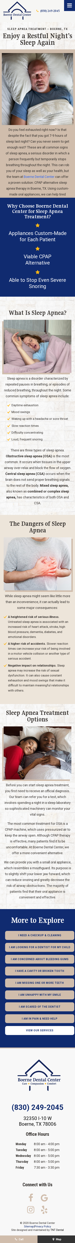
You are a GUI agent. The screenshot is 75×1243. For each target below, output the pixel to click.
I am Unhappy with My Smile (40, 994)
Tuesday (21, 1150)
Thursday (22, 1162)
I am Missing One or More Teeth (39, 982)
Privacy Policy (43, 1226)
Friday (20, 1167)
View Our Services (40, 1030)
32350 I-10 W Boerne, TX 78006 (37, 1121)
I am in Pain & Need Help (40, 1018)
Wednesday (23, 1156)
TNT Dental (57, 1230)
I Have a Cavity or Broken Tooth (39, 970)
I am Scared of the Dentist (40, 1006)
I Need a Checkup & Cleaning (39, 935)
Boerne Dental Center (39, 177)
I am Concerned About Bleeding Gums (40, 959)
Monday (21, 1144)
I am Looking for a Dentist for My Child (39, 947)
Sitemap (29, 1226)
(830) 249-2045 (50, 11)
